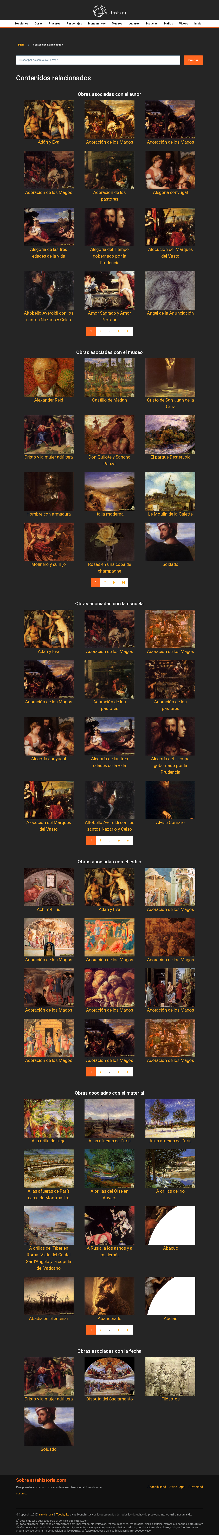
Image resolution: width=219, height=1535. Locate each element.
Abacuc (170, 1248)
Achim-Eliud (48, 909)
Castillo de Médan (109, 400)
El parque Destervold (170, 457)
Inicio (21, 44)
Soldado (170, 564)
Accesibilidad (156, 1487)
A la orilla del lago (49, 1140)
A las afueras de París (109, 1140)
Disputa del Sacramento (109, 1398)
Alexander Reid (48, 400)
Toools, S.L (62, 1514)
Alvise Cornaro (170, 822)
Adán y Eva (48, 142)
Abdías (170, 1318)
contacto (21, 1493)
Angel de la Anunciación (170, 313)
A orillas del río (170, 1191)
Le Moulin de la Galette (170, 514)
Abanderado (109, 1318)
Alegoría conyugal (170, 192)
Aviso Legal (177, 1487)
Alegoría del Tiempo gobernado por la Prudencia (109, 256)
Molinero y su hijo (48, 564)
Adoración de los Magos (109, 142)
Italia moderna (109, 514)
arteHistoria (46, 1514)
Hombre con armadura (49, 514)
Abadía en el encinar (48, 1318)
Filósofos (170, 1398)
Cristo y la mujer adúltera (48, 457)
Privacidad (196, 1487)
